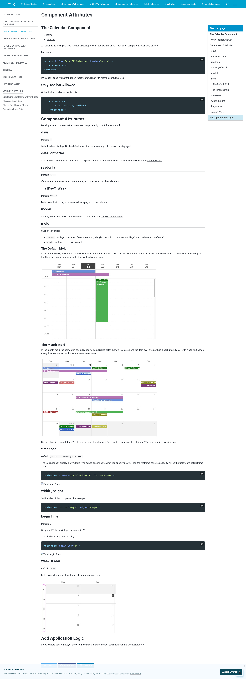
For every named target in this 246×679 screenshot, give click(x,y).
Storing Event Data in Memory (16, 105)
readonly (215, 62)
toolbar (51, 92)
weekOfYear (217, 112)
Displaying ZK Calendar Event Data (20, 97)
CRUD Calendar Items (112, 216)
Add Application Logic (221, 117)
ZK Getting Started (28, 4)
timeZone (216, 95)
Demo (49, 35)
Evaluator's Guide (188, 4)
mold (213, 78)
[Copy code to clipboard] (202, 59)
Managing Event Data (12, 101)
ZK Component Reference (126, 4)
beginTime (216, 106)
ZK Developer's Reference (73, 4)
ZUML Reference (151, 4)
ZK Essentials (49, 4)
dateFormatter (218, 56)
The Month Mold (221, 89)
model (214, 73)
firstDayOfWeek (219, 67)
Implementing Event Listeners (128, 644)
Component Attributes (67, 15)
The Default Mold (221, 84)
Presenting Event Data (13, 109)
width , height (218, 101)
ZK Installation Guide (211, 4)
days (213, 51)
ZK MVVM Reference (99, 4)
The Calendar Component (223, 34)
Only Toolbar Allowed (222, 39)
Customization (154, 160)
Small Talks (170, 4)
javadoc (50, 39)
